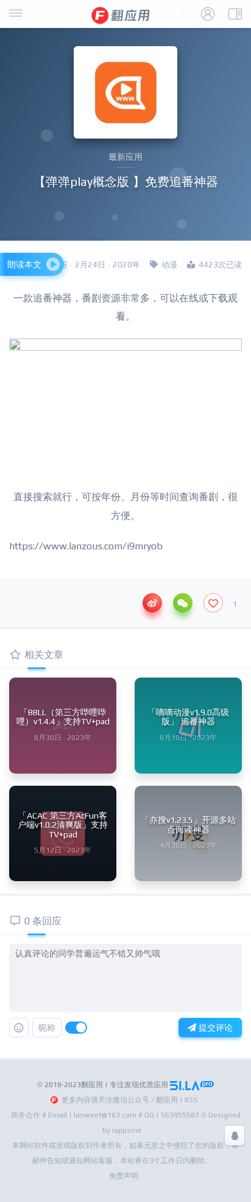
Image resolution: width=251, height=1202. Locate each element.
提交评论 (214, 1027)
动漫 (169, 264)
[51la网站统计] (192, 1084)
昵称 (46, 1027)
